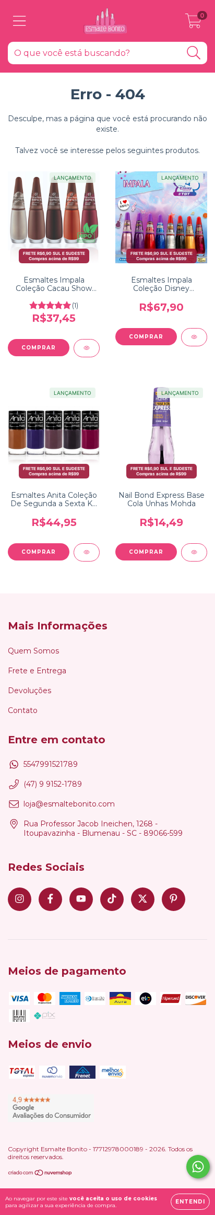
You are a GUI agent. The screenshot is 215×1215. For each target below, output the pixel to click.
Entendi (190, 1201)
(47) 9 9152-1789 (52, 784)
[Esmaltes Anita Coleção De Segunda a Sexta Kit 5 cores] (87, 552)
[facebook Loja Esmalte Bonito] (50, 899)
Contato (23, 710)
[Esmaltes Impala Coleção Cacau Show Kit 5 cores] (87, 348)
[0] (193, 23)
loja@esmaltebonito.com (69, 804)
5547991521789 (50, 764)
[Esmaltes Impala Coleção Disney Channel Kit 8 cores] (194, 337)
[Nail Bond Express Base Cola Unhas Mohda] (194, 552)
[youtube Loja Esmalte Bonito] (81, 899)
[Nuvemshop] (40, 1174)
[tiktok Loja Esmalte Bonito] (112, 899)
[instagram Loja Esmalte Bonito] (19, 899)
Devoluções (29, 690)
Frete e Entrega (37, 670)
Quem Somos (33, 651)
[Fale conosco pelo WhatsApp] (198, 1166)
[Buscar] (194, 53)
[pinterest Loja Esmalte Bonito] (173, 899)
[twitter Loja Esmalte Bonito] (142, 899)
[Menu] (19, 21)
